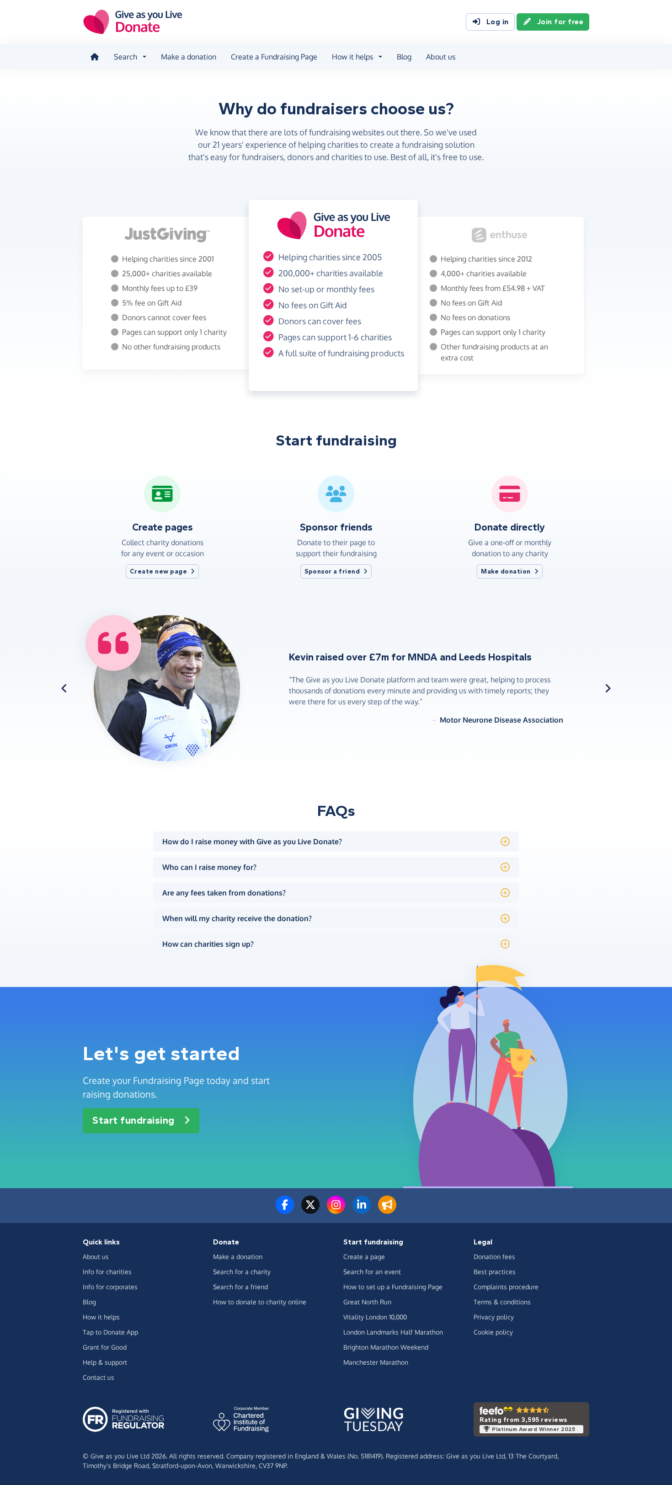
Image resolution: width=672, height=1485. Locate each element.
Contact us (98, 1377)
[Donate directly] (509, 508)
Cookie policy (493, 1332)
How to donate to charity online (259, 1302)
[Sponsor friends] (336, 508)
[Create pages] (162, 508)
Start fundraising (133, 1120)
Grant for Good (105, 1347)
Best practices (495, 1272)
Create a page (364, 1256)
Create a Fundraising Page (274, 56)
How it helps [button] (352, 56)
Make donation (506, 571)
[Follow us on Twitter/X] (310, 1210)
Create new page (158, 571)
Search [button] (125, 56)
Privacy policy (494, 1317)
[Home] (95, 57)
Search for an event (372, 1272)
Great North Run (367, 1302)
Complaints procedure (506, 1287)
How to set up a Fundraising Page (393, 1287)
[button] (64, 688)
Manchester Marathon (375, 1362)
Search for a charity (242, 1272)
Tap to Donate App (110, 1332)
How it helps (101, 1317)
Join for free (560, 21)
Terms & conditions (502, 1302)
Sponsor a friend (332, 571)
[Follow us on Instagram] (336, 1210)
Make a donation (188, 56)
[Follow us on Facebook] (285, 1210)
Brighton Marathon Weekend (385, 1347)
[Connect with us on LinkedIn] (361, 1210)
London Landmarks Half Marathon (393, 1332)
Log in (497, 21)
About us (440, 56)
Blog (404, 56)
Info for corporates (110, 1287)
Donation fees (494, 1256)
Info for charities (107, 1272)
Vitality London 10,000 (375, 1317)
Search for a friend (240, 1287)
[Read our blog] (387, 1210)
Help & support (105, 1362)
